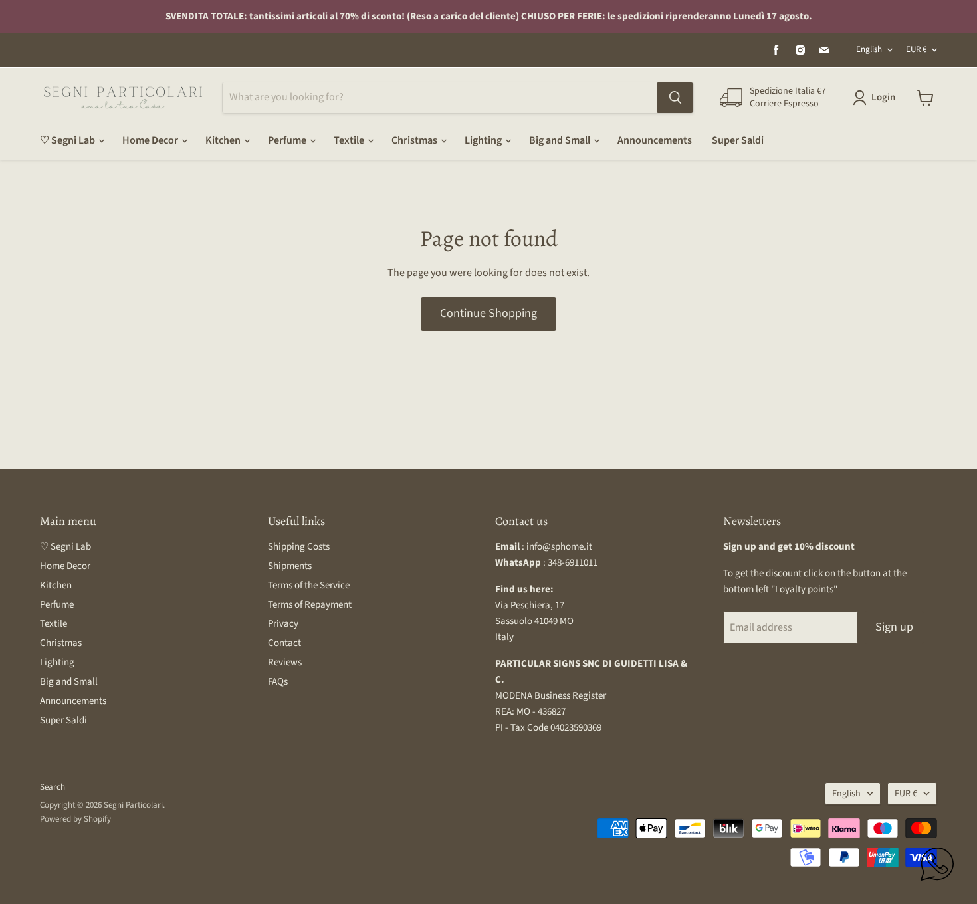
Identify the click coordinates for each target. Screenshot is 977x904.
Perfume (288, 140)
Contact (284, 643)
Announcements (654, 140)
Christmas (415, 140)
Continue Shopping (488, 313)
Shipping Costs (299, 547)
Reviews (285, 662)
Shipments (290, 566)
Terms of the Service (309, 585)
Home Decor (151, 140)
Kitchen (224, 140)
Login (883, 97)
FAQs (278, 682)
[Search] (675, 97)
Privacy (283, 624)
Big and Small (560, 140)
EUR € (916, 49)
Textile (350, 140)
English (869, 49)
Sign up (894, 627)
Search (52, 787)
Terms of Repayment (310, 605)
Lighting (484, 140)
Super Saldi (738, 140)
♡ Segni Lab (68, 140)
